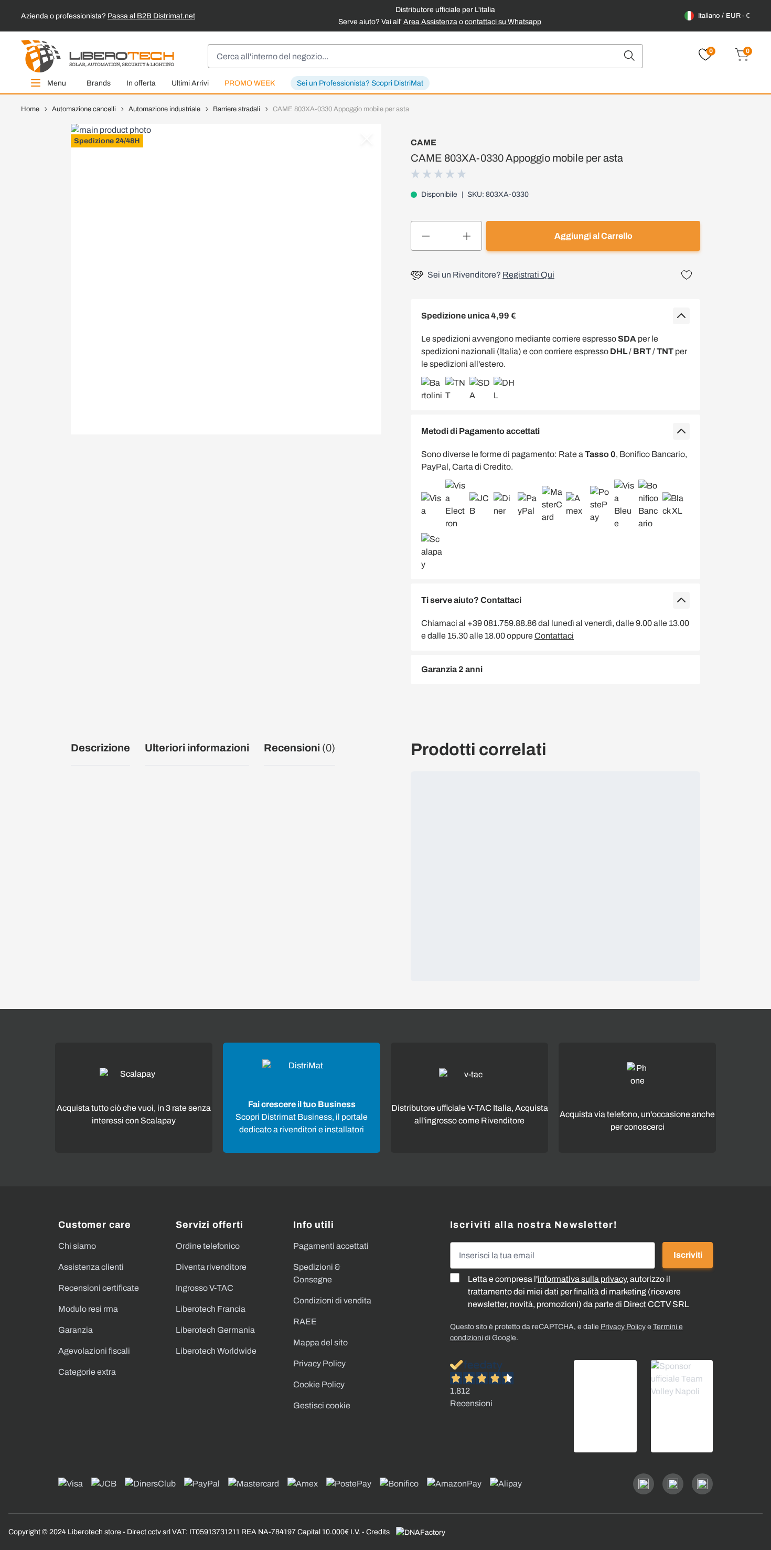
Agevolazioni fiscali (94, 1350)
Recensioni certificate (98, 1287)
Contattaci (554, 635)
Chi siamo (77, 1245)
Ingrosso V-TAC (204, 1287)
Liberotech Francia (210, 1308)
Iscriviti (687, 1254)
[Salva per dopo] (686, 275)
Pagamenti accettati (331, 1245)
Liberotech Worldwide (216, 1350)
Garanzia (75, 1329)
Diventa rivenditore (211, 1266)
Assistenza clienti (91, 1266)
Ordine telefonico (208, 1245)
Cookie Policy (319, 1384)
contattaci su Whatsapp (503, 22)
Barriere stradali (236, 109)
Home (30, 109)
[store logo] (97, 56)
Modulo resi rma (88, 1308)
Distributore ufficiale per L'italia (445, 10)
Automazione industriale (164, 109)
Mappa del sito (320, 1342)
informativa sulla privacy (582, 1279)
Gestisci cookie (321, 1405)
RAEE (305, 1321)
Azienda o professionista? (108, 16)
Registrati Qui (528, 274)
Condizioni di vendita (332, 1300)
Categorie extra (87, 1371)
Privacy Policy (319, 1363)
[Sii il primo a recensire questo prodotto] (439, 173)
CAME (423, 142)
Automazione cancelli (84, 109)
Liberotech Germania (215, 1329)
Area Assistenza (430, 22)
